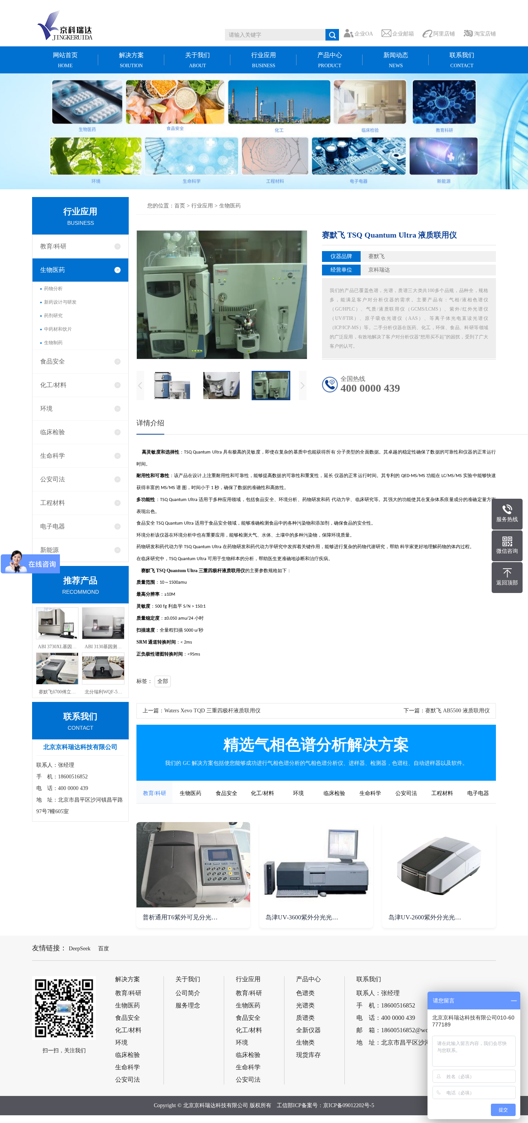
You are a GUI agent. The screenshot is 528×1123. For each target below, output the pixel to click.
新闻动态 (395, 60)
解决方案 (131, 60)
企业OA (363, 34)
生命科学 (52, 455)
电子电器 (52, 526)
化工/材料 (53, 385)
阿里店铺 (444, 34)
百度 (103, 948)
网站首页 (65, 60)
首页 (179, 206)
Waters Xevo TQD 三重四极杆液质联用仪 (212, 711)
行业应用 (263, 60)
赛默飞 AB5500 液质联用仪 (457, 711)
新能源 (49, 550)
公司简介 (187, 993)
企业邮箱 (403, 34)
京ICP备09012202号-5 (348, 1105)
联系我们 (462, 60)
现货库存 (308, 1055)
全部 (162, 681)
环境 (46, 408)
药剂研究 (53, 315)
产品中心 (329, 60)
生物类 (305, 1043)
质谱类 (305, 1018)
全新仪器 (308, 1030)
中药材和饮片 (58, 329)
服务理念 (187, 1005)
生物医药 (52, 270)
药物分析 (53, 288)
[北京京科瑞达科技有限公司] (70, 25)
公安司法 (52, 479)
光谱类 (305, 1005)
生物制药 (53, 342)
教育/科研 (53, 246)
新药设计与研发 (60, 302)
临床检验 (52, 432)
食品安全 (52, 361)
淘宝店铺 (485, 34)
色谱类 (305, 993)
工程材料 (52, 502)
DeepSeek (79, 948)
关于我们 (197, 60)
